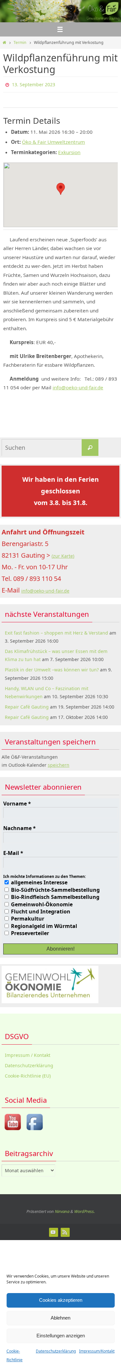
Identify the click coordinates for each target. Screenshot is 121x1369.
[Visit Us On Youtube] (13, 1130)
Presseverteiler (29, 931)
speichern (58, 764)
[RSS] (65, 1231)
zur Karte (63, 555)
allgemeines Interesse (38, 881)
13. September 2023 (33, 84)
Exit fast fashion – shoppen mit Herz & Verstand (56, 631)
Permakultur (27, 917)
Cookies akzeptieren (60, 1300)
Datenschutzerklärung (56, 1351)
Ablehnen (60, 1318)
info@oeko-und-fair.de (78, 386)
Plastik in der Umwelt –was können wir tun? (52, 668)
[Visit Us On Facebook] (34, 1130)
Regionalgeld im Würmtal (43, 924)
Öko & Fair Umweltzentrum (53, 140)
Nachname (19, 826)
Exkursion (69, 150)
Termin (20, 42)
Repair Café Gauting (27, 705)
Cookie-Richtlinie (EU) (28, 1074)
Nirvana (62, 1210)
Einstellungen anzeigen (60, 1335)
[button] (60, 187)
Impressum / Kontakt (27, 1053)
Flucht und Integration (40, 909)
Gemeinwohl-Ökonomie (41, 902)
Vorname (17, 802)
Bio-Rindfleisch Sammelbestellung (54, 895)
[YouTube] (53, 1231)
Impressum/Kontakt (97, 1351)
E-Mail (13, 851)
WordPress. (84, 1210)
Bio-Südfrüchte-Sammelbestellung (55, 888)
